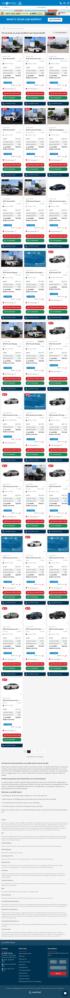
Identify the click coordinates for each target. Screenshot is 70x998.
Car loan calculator (24, 970)
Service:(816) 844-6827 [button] (8, 965)
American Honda (24, 979)
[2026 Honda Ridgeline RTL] (58, 116)
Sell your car (22, 959)
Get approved (23, 967)
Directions (22, 964)
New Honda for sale (25, 953)
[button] (61, 3)
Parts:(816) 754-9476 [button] (7, 970)
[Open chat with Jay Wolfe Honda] (65, 993)
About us (21, 956)
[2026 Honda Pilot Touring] (35, 473)
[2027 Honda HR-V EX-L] (12, 187)
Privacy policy (23, 973)
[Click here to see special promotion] (35, 10)
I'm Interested (11, 97)
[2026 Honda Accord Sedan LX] (12, 544)
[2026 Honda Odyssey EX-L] (12, 259)
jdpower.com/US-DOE (54, 936)
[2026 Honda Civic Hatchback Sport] (35, 45)
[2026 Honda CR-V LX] (12, 45)
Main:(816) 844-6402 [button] (7, 961)
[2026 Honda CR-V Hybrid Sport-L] (58, 401)
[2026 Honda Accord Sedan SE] (58, 45)
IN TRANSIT (41, 341)
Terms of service (24, 976)
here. (51, 898)
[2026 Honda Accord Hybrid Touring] (12, 615)
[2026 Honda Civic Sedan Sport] (58, 187)
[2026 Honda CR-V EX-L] (58, 330)
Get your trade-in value (13, 93)
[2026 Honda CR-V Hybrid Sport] (35, 615)
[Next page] (45, 751)
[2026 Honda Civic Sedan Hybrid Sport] (12, 473)
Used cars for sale (24, 962)
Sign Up (58, 973)
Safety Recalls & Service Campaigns (30, 981)
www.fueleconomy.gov (14, 840)
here (30, 898)
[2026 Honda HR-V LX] (12, 116)
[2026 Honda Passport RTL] (35, 187)
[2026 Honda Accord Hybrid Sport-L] (12, 687)
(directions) (57, 830)
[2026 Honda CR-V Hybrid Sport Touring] (35, 116)
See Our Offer (55, 19)
